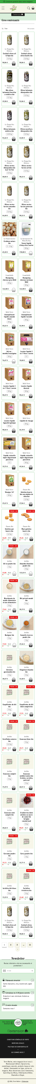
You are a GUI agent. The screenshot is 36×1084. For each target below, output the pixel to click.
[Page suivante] (18, 949)
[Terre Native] (13, 8)
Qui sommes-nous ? (18, 1052)
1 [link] (4, 945)
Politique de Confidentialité (18, 1047)
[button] (3, 8)
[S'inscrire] (30, 971)
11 (30, 945)
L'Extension (25, 1081)
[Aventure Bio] (18, 1023)
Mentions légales (18, 1043)
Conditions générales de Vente (18, 1040)
